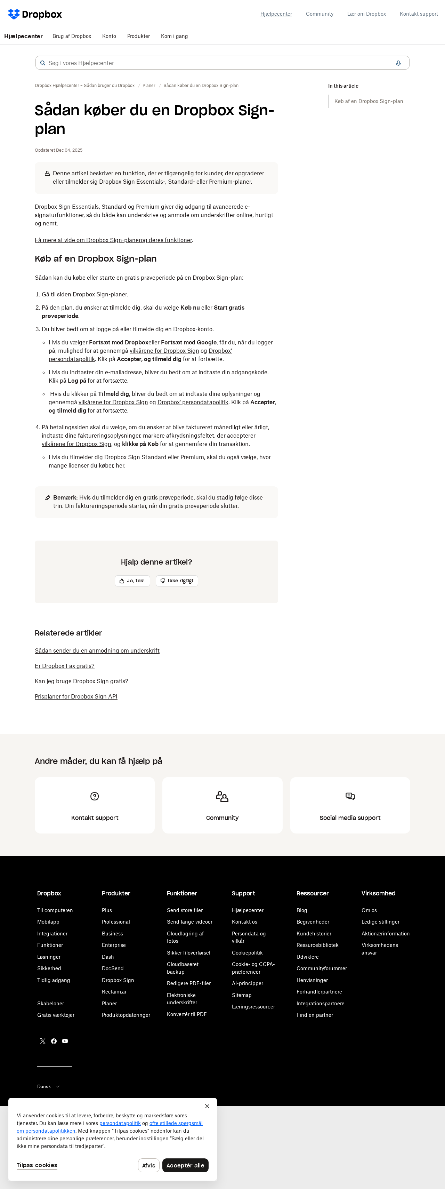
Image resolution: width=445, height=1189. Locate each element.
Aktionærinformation (386, 933)
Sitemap (242, 995)
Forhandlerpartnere (319, 992)
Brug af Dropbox (71, 36)
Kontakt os (244, 922)
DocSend (113, 968)
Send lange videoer (189, 922)
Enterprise (114, 945)
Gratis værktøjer (55, 1015)
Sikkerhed (49, 968)
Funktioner (50, 945)
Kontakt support (419, 14)
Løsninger (48, 957)
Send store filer (185, 910)
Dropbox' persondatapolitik (192, 402)
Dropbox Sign (118, 980)
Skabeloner (50, 1003)
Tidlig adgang (53, 980)
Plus (107, 910)
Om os (369, 910)
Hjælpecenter (276, 14)
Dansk (44, 1086)
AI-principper (247, 983)
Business (112, 933)
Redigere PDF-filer (189, 983)
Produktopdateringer (126, 1015)
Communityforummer (322, 968)
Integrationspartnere (321, 1003)
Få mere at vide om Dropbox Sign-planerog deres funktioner (113, 240)
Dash (108, 957)
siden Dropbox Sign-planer (92, 294)
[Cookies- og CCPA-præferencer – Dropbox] (112, 1139)
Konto (109, 36)
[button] (43, 63)
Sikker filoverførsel (188, 953)
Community (319, 14)
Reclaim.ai (114, 992)
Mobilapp (48, 922)
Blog (302, 910)
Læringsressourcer (253, 1007)
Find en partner (315, 1015)
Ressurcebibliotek (318, 945)
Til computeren (55, 910)
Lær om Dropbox (366, 14)
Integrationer (52, 933)
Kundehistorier (314, 933)
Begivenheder (313, 922)
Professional (116, 922)
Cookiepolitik (247, 953)
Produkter (138, 36)
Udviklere (308, 957)
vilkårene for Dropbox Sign (164, 350)
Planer (109, 1003)
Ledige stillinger (380, 922)
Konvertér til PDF (187, 1014)
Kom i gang (174, 36)
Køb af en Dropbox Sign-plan (368, 101)
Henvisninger (312, 980)
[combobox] (222, 63)
